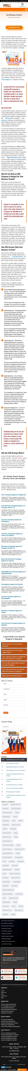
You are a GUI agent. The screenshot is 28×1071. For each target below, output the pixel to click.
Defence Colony (16, 824)
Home (9, 17)
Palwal (15, 837)
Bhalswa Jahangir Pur (8, 890)
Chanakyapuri (16, 881)
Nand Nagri (13, 828)
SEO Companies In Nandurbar (7, 923)
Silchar (13, 906)
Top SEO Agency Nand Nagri (6, 931)
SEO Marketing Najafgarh (6, 938)
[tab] (14, 645)
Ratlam (15, 902)
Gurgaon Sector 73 (7, 841)
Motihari (20, 820)
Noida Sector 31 (7, 833)
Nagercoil (5, 804)
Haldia (15, 833)
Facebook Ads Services (7, 1011)
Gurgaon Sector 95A (15, 873)
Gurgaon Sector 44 (19, 849)
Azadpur (5, 828)
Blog (2, 997)
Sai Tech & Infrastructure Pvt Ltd (11, 1064)
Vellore (4, 873)
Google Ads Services (6, 1013)
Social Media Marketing (7, 1007)
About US (3, 992)
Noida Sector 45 (7, 837)
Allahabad (5, 914)
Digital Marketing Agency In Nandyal (15, 766)
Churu (4, 861)
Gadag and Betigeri (7, 894)
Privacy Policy (4, 1069)
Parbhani (17, 869)
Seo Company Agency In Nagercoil (13, 495)
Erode (4, 898)
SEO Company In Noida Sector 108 (7, 920)
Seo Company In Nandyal (12, 763)
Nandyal (12, 17)
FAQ (2, 994)
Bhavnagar (14, 885)
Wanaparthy (6, 824)
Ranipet (13, 914)
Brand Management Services (9, 1009)
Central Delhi (19, 894)
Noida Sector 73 (18, 910)
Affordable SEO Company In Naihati (8, 941)
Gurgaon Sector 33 (7, 812)
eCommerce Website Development (10, 1026)
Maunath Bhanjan (7, 869)
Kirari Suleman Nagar (8, 845)
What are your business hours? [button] (12, 676)
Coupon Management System (9, 1036)
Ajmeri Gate (6, 906)
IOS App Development (7, 1019)
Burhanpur (11, 861)
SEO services (9, 118)
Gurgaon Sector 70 (15, 804)
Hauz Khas (14, 865)
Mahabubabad (6, 902)
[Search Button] (24, 726)
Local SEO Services (17, 256)
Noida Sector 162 (13, 898)
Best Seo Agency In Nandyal (13, 791)
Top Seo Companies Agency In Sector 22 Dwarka (12, 534)
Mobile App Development (8, 1024)
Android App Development (8, 1021)
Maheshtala (20, 861)
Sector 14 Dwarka (7, 849)
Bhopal (18, 845)
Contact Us (4, 996)
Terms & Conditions (12, 1069)
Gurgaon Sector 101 (8, 853)
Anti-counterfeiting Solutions (8, 1033)
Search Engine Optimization (8, 1004)
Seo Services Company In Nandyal (14, 788)
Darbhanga (5, 885)
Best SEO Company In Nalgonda (7, 936)
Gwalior (18, 853)
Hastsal (15, 816)
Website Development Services (9, 1023)
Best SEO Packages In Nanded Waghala (8, 925)
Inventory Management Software (10, 1034)
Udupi (13, 820)
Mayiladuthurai (6, 816)
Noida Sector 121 (7, 910)
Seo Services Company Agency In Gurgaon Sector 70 (13, 506)
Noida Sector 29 (15, 877)
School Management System (9, 1038)
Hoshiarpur (5, 808)
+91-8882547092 (14, 27)
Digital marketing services (14, 157)
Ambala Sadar (6, 881)
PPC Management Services (8, 1006)
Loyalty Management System (9, 1040)
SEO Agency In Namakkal (6, 933)
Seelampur (5, 877)
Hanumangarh (18, 857)
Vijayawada (6, 865)
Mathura (21, 906)
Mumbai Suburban (7, 857)
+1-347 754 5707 (14, 1061)
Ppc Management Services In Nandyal (15, 770)
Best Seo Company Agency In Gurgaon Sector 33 (11, 547)
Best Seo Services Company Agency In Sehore (11, 560)
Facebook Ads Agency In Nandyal (14, 784)
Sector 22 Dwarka (16, 808)
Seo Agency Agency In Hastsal (12, 584)
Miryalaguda (6, 820)
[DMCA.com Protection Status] (6, 1067)
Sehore (17, 812)
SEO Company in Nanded (6, 928)
